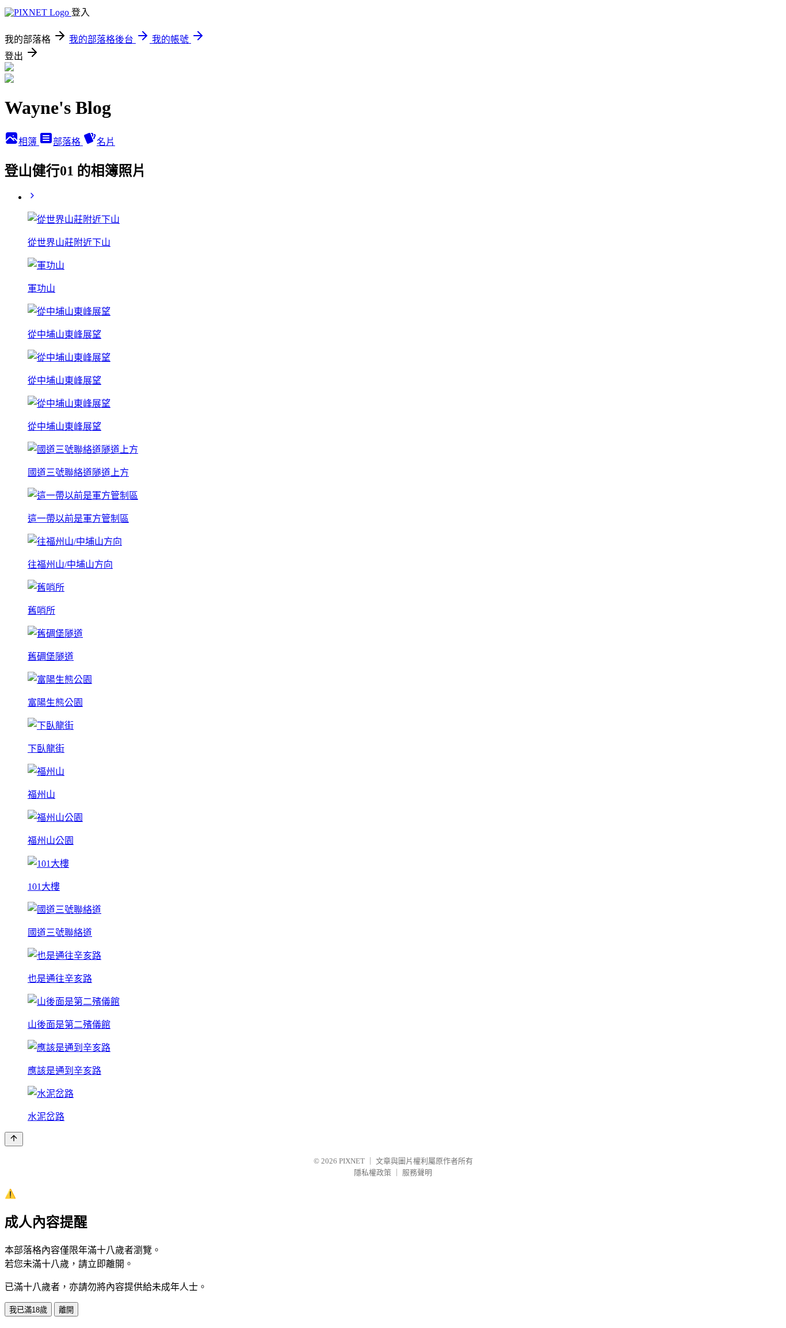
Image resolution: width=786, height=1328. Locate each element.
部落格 (68, 142)
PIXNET (352, 1161)
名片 (106, 142)
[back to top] (14, 1139)
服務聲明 (417, 1172)
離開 (66, 1310)
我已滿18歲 (28, 1310)
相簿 (28, 142)
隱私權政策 (372, 1172)
